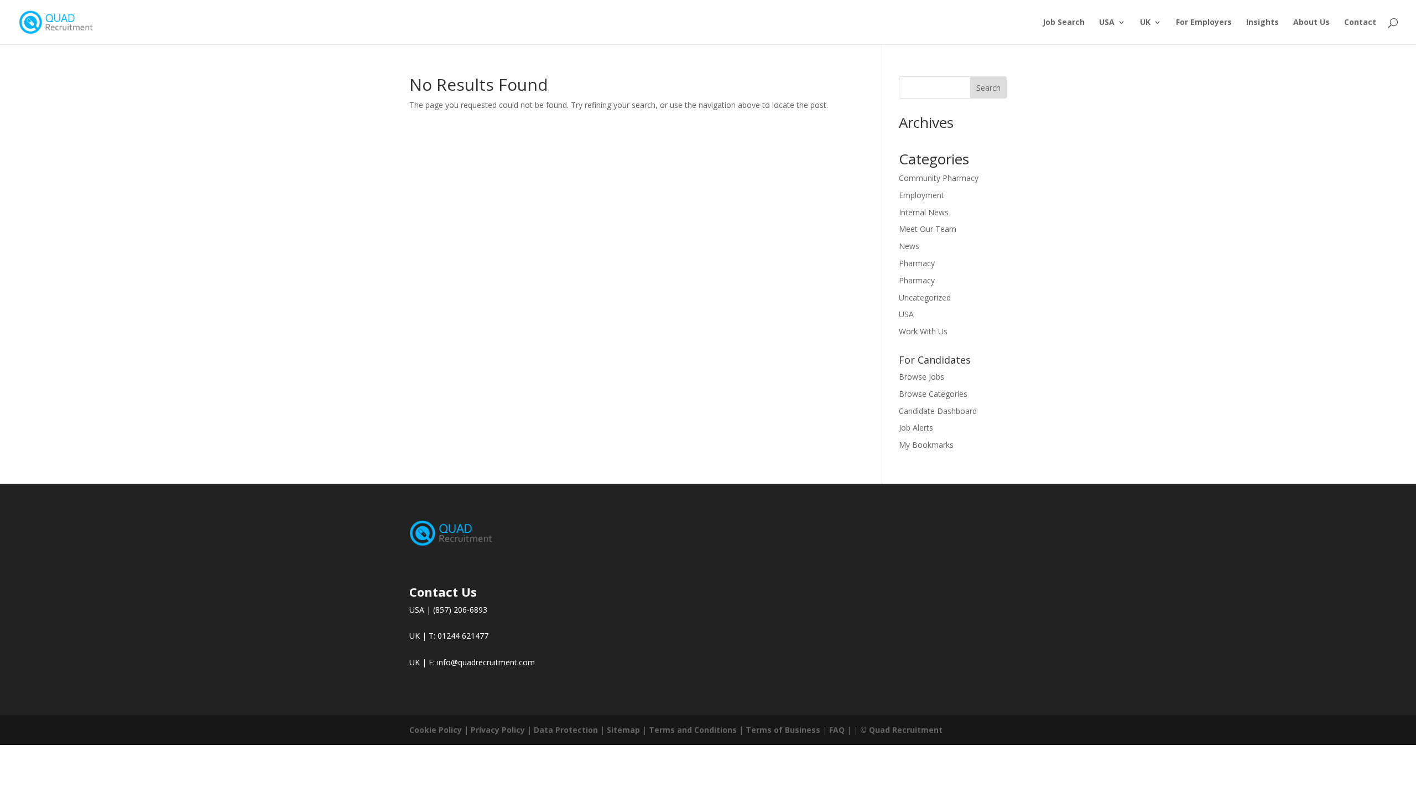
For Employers (1204, 22)
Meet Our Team (927, 229)
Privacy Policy (498, 729)
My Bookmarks (926, 444)
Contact (1360, 22)
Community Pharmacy (938, 178)
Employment (921, 195)
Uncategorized (925, 297)
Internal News (924, 212)
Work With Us (923, 331)
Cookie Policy (435, 729)
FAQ (837, 729)
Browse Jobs (921, 376)
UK (1145, 22)
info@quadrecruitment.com (486, 662)
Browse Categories (933, 394)
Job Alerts (916, 427)
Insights (1262, 22)
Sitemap (623, 729)
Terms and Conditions (693, 729)
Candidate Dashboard (938, 411)
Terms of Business (783, 729)
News (909, 246)
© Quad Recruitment (901, 729)
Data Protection (566, 729)
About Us (1311, 22)
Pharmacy (917, 263)
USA (1107, 22)
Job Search (1064, 22)
